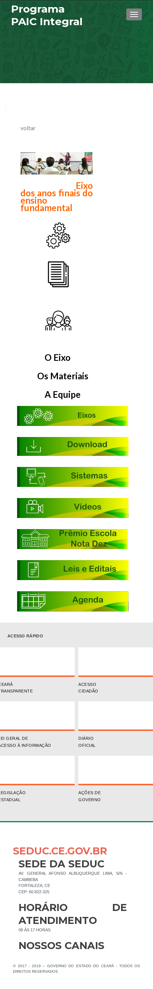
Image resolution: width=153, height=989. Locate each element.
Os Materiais (62, 375)
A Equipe (52, 394)
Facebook (24, 957)
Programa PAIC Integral (46, 15)
